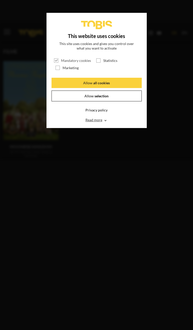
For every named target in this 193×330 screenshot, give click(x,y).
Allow (96, 83)
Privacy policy (96, 110)
